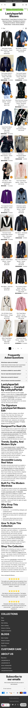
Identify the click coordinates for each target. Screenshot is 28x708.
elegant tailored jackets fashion (11, 434)
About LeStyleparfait (6, 665)
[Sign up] (24, 688)
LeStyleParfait (10, 397)
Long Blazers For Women (9, 22)
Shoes (2, 620)
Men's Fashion (4, 638)
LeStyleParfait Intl (5, 663)
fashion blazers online (21, 394)
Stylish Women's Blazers (18, 24)
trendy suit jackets (19, 468)
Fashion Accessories (6, 630)
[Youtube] (13, 705)
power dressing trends (9, 447)
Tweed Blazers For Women (16, 19)
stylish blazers (23, 490)
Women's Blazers (20, 22)
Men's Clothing (5, 625)
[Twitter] (18, 705)
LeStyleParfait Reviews (6, 670)
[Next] (21, 348)
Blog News (3, 645)
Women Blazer (7, 24)
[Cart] (26, 4)
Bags (2, 617)
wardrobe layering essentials (14, 448)
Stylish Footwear (5, 643)
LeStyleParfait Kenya (6, 668)
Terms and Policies (14, 701)
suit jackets (16, 421)
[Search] (5, 4)
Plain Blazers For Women (19, 21)
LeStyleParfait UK (5, 660)
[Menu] (1, 4)
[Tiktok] (15, 705)
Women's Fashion (5, 640)
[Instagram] (10, 705)
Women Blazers (5, 19)
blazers (11, 421)
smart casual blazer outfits (19, 432)
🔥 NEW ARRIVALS (6, 8)
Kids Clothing (4, 623)
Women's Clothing (5, 628)
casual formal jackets (8, 396)
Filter (4, 28)
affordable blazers (8, 468)
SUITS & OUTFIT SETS (17, 8)
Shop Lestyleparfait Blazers (8, 575)
